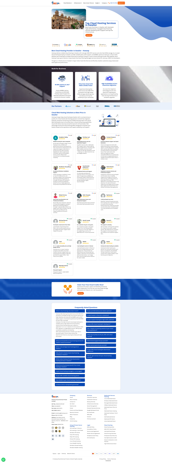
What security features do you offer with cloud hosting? (99, 335)
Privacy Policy (102, 459)
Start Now (80, 293)
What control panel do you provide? (97, 345)
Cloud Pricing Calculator (110, 433)
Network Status (71, 453)
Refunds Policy (90, 427)
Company (72, 395)
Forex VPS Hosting (74, 434)
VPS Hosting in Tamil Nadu (76, 430)
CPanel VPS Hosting (75, 439)
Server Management (92, 406)
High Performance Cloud (110, 443)
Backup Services (91, 401)
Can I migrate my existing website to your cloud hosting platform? (100, 329)
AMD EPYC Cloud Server (110, 429)
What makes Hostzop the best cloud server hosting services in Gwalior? (68, 359)
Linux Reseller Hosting (75, 443)
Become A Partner (74, 412)
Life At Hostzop (73, 421)
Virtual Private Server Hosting (76, 426)
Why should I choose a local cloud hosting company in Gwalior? (67, 353)
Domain (89, 416)
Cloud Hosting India (109, 427)
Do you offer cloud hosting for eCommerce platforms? (98, 350)
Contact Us (72, 401)
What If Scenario (74, 414)
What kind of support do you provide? (97, 340)
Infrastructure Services (92, 403)
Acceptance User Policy (92, 435)
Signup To (120, 3)
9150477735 (60, 424)
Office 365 (89, 414)
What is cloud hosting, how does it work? (67, 311)
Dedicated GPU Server (109, 419)
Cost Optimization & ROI (110, 437)
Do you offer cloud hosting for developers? (98, 324)
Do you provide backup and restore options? (99, 311)
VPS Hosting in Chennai (76, 428)
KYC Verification (91, 437)
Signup (54, 453)
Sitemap (64, 453)
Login (59, 453)
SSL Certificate (90, 412)
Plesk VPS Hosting (74, 436)
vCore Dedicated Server (110, 421)
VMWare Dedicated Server (110, 405)
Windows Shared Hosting (76, 445)
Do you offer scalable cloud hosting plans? (67, 375)
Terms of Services (111, 459)
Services (89, 395)
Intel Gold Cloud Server (109, 431)
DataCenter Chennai (92, 399)
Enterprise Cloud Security (110, 435)
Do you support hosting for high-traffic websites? (100, 319)
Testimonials (73, 406)
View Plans (88, 35)
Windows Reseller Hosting (76, 447)
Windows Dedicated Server (110, 400)
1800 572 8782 (113, 3)
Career (71, 408)
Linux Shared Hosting (75, 441)
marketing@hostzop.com (61, 413)
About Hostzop (73, 399)
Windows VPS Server (75, 432)
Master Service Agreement (93, 433)
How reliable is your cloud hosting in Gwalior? (68, 380)
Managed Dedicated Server (110, 403)
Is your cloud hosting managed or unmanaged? (69, 371)
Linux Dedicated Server (109, 398)
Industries (72, 418)
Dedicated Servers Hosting (109, 396)
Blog (71, 416)
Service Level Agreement (93, 431)
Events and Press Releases (76, 410)
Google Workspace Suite (93, 410)
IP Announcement (91, 418)
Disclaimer (108, 460)
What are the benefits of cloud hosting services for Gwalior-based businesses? (70, 341)
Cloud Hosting (108, 425)
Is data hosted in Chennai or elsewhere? (98, 315)
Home (71, 397)
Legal (88, 425)
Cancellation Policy (91, 429)
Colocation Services (92, 397)
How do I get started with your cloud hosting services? (99, 356)
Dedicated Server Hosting (110, 411)
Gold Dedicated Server (109, 416)
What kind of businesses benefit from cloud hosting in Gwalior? (68, 366)
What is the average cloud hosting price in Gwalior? (67, 347)
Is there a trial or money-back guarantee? (67, 384)
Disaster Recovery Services (93, 408)
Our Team (72, 403)
